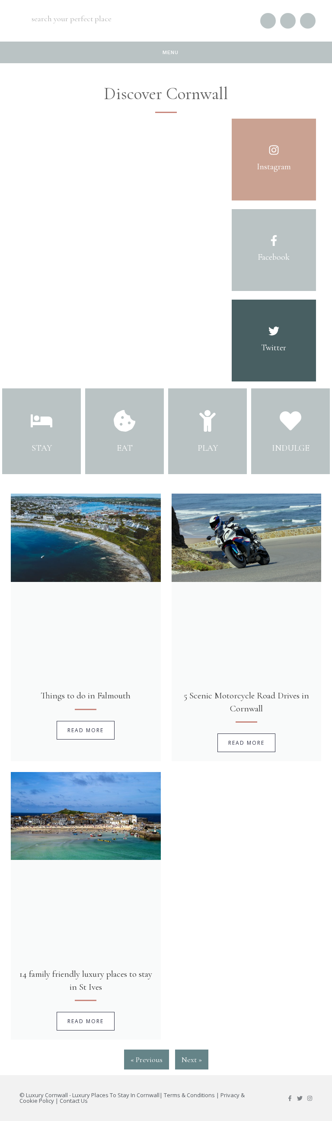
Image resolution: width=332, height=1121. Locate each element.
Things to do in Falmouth (86, 695)
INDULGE (291, 448)
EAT (125, 448)
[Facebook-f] (290, 1098)
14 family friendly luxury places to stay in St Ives (85, 980)
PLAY (208, 448)
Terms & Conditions (189, 1095)
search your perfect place (72, 18)
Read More (85, 730)
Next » (192, 1059)
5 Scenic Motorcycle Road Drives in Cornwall (246, 702)
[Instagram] (310, 1098)
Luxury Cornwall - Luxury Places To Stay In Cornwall (93, 1095)
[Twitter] (300, 1098)
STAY (42, 448)
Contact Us (74, 1101)
